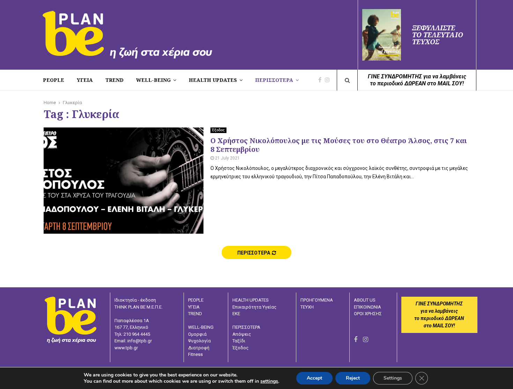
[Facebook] (321, 80)
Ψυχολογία (199, 340)
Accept (314, 378)
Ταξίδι (238, 340)
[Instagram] (329, 80)
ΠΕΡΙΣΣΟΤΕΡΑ (274, 80)
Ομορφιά (197, 334)
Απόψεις (241, 334)
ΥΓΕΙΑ (194, 307)
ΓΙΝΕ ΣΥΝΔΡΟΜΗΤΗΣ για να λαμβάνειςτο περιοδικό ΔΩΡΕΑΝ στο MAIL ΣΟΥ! (417, 80)
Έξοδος (218, 130)
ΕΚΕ (236, 313)
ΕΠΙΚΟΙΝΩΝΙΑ (367, 307)
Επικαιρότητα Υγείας (254, 307)
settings (269, 381)
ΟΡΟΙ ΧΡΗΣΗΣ (368, 313)
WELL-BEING (153, 80)
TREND (114, 80)
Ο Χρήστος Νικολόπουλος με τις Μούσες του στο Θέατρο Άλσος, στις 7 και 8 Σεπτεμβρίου (338, 145)
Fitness (195, 354)
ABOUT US (365, 300)
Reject (353, 378)
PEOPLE (53, 80)
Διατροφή (198, 347)
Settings (393, 378)
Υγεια (85, 80)
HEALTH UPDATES (213, 80)
